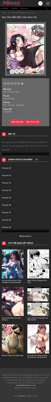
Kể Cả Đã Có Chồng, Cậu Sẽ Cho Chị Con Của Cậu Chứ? (37, 356)
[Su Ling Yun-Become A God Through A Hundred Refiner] (13, 264)
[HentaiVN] (11, 3)
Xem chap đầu (17, 122)
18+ (9, 13)
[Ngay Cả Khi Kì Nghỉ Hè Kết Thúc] (38, 264)
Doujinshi (4, 8)
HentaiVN (22, 396)
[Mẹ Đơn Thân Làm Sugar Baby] (13, 339)
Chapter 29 (6, 198)
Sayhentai (20, 105)
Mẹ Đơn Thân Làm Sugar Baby (12, 355)
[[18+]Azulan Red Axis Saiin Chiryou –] (13, 301)
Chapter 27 (6, 212)
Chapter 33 (6, 168)
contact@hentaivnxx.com (25, 385)
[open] (48, 3)
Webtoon (24, 8)
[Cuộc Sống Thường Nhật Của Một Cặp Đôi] (38, 301)
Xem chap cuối (32, 122)
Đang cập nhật (9, 98)
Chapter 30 (6, 190)
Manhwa (14, 8)
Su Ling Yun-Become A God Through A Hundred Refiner (11, 281)
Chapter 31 (6, 183)
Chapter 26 (6, 220)
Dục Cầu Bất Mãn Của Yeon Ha (22, 13)
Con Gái (11, 105)
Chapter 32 (6, 175)
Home (4, 13)
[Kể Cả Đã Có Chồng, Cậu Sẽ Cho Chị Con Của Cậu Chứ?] (38, 339)
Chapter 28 (6, 205)
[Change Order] (36, 160)
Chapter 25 (6, 227)
